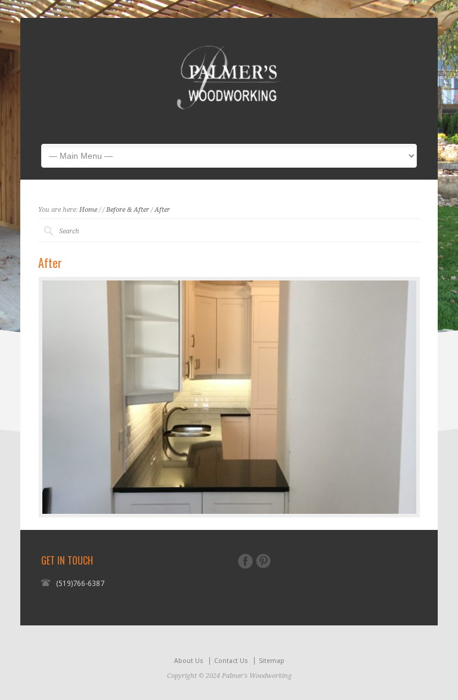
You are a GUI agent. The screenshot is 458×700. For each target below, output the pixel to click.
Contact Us (231, 661)
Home (88, 210)
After (162, 210)
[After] (229, 397)
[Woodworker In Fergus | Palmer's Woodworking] (229, 126)
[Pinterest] (263, 561)
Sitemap (271, 661)
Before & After (127, 210)
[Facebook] (245, 561)
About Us (188, 661)
